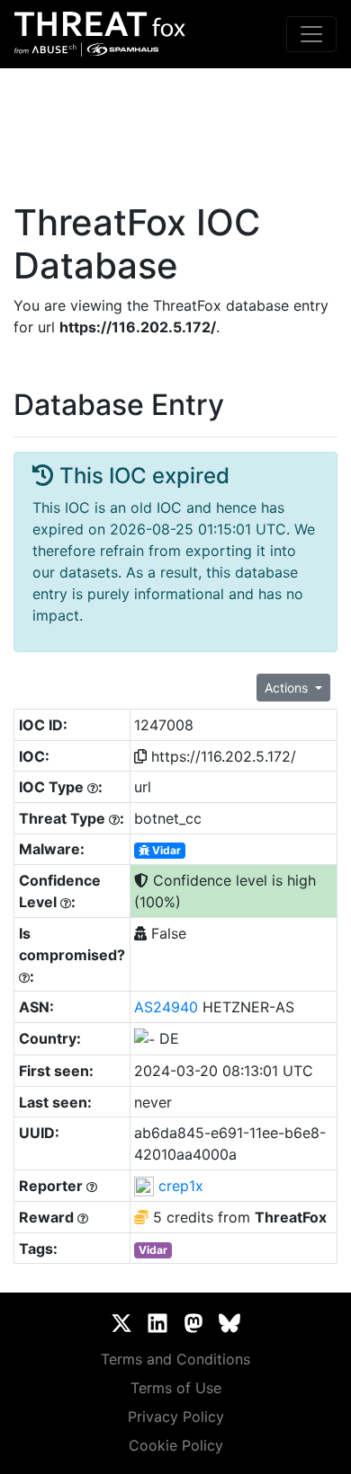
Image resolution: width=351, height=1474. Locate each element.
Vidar (165, 850)
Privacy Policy (176, 1416)
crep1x (180, 1186)
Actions (288, 687)
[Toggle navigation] (311, 34)
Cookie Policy (176, 1445)
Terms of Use (175, 1388)
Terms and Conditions (175, 1359)
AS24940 (166, 1007)
